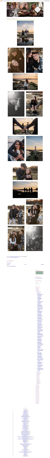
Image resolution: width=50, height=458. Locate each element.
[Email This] (23, 256)
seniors (25, 446)
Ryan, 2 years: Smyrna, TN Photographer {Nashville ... (40, 366)
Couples (25, 422)
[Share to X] (24, 256)
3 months (25, 410)
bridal (25, 419)
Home (25, 264)
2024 (37, 289)
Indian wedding (25, 428)
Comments (37, 283)
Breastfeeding (25, 418)
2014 (37, 395)
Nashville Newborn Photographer (25, 438)
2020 (37, 387)
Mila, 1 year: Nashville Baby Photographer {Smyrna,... (40, 308)
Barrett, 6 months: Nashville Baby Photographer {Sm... (40, 353)
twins (25, 453)
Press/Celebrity (25, 444)
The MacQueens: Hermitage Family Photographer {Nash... (40, 343)
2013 (37, 396)
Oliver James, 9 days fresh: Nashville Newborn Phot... (39, 321)
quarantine (25, 445)
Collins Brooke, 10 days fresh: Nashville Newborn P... (40, 302)
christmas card (25, 420)
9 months (25, 412)
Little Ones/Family (25, 432)
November (38, 293)
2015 (37, 394)
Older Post (42, 264)
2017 (37, 391)
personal (25, 441)
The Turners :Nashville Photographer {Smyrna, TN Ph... (40, 363)
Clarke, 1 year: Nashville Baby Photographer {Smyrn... (40, 360)
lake (10, 257)
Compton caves (25, 421)
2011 (37, 399)
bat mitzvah (25, 414)
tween (17, 257)
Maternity (25, 435)
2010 (37, 400)
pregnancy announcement (25, 443)
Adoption (25, 413)
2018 (37, 390)
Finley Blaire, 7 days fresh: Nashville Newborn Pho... (39, 340)
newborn (25, 439)
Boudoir (25, 417)
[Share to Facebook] (25, 256)
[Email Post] (22, 256)
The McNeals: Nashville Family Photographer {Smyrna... (40, 369)
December (38, 291)
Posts (37, 282)
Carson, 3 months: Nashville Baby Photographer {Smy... (40, 356)
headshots (25, 427)
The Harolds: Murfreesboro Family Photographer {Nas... (40, 333)
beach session (25, 415)
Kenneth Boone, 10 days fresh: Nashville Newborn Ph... (40, 295)
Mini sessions (25, 437)
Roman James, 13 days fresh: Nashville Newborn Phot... (40, 311)
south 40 (25, 448)
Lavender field (25, 430)
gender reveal (25, 425)
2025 (37, 288)
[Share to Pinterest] (26, 256)
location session (13, 257)
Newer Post (8, 264)
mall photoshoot (25, 434)
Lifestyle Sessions (25, 431)
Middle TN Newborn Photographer (25, 436)
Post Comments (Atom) (13, 266)
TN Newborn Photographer (24, 451)
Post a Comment (9, 262)
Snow (25, 447)
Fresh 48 (25, 424)
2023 (37, 290)
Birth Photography (25, 416)
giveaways (25, 426)
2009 (37, 401)
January (38, 383)
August (38, 374)
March (38, 380)
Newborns (25, 440)
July (37, 375)
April (38, 379)
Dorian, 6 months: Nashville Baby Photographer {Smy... (40, 318)
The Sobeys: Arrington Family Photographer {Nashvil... (40, 330)
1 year (25, 409)
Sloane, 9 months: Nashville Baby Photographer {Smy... (40, 315)
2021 (37, 386)
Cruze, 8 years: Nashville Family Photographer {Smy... (40, 350)
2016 (37, 392)
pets (25, 442)
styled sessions (25, 449)
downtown (25, 423)
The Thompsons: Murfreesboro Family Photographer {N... (40, 305)
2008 (37, 403)
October (38, 371)
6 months (25, 411)
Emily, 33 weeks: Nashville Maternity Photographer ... (40, 324)
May (37, 378)
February (38, 382)
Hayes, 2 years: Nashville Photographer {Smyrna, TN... (40, 337)
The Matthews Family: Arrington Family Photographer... (40, 327)
